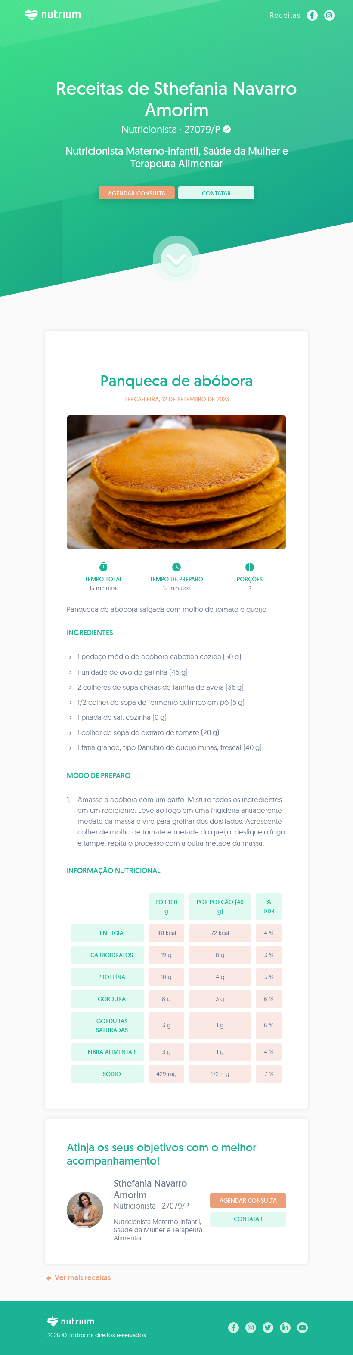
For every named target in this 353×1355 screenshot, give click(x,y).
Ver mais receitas (83, 1277)
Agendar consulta (136, 193)
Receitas (285, 14)
